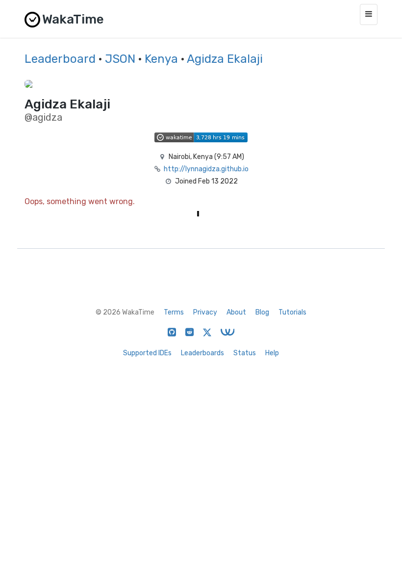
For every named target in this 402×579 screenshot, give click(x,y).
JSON (120, 59)
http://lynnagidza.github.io (206, 169)
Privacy (205, 312)
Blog (262, 312)
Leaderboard (60, 59)
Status (244, 353)
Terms (174, 312)
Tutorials (292, 312)
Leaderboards (202, 353)
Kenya (161, 59)
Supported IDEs (147, 353)
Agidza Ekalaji (225, 59)
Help (272, 353)
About (236, 312)
